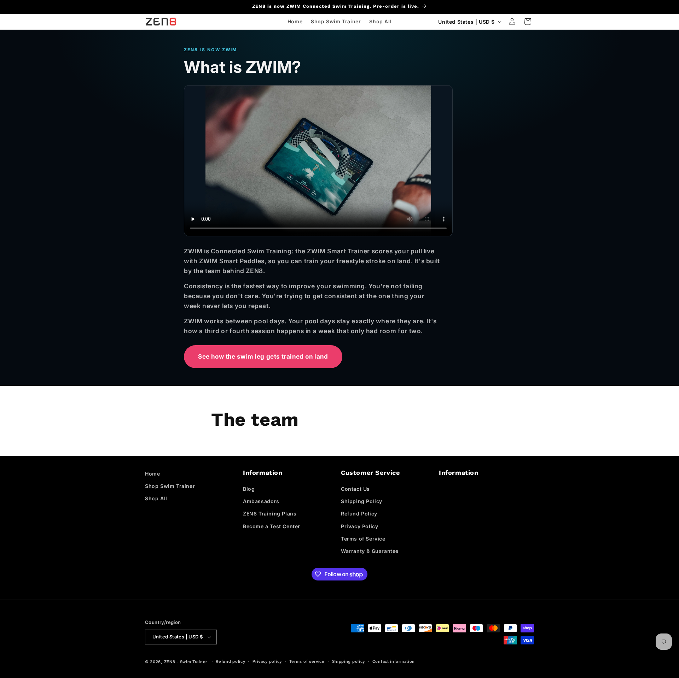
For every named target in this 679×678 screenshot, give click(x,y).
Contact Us (355, 489)
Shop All (156, 498)
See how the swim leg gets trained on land (263, 356)
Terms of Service (363, 539)
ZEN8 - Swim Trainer (185, 661)
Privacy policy (267, 661)
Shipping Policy (361, 501)
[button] (527, 21)
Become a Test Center (271, 526)
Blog (249, 489)
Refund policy (230, 661)
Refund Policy (359, 514)
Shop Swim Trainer (170, 486)
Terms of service (307, 661)
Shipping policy (348, 661)
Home (152, 474)
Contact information (393, 661)
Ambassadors (261, 501)
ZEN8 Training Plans (269, 514)
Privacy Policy (359, 526)
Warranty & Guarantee (370, 551)
